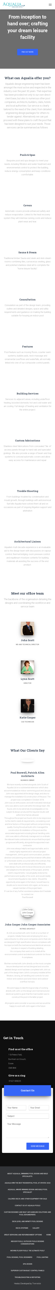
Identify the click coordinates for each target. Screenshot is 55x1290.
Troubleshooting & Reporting (27, 1277)
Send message (38, 1146)
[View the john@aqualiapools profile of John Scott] (27, 648)
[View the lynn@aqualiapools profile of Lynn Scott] (27, 687)
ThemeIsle (36, 1283)
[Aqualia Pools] (15, 4)
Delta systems (22, 1228)
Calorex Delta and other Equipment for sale (27, 1199)
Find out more (28, 52)
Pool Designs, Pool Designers (19, 1257)
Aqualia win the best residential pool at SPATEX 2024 (27, 1183)
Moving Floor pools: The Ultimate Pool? (27, 1251)
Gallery (36, 1228)
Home (48, 1235)
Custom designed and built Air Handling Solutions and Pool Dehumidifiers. (27, 1213)
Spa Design (27, 1264)
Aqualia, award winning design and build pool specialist (27, 1191)
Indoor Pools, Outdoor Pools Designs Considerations (27, 1242)
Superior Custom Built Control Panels (27, 1271)
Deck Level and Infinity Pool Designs (27, 1221)
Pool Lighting (42, 1257)
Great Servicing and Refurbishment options (23, 1235)
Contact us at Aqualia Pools (27, 1206)
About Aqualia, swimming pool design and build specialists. (27, 1175)
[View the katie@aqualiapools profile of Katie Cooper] (27, 726)
